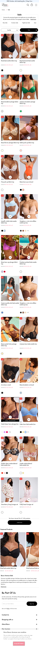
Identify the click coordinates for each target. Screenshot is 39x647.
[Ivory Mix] (2, 190)
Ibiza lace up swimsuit (26, 182)
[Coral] (23, 190)
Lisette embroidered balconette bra (26, 464)
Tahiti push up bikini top (27, 142)
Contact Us (5, 615)
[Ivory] (2, 432)
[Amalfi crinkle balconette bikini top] (10, 217)
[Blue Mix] (2, 312)
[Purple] (2, 272)
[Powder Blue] (4, 231)
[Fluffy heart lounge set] (28, 500)
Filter (29, 30)
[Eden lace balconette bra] (28, 420)
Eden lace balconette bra (27, 424)
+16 (10, 432)
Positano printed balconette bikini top (28, 263)
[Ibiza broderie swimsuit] (28, 380)
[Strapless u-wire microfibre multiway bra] (28, 217)
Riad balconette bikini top (9, 61)
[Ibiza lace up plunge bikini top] (10, 258)
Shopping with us (7, 620)
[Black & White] (7, 473)
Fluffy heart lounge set (26, 504)
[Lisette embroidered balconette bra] (28, 459)
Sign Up (32, 603)
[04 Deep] (23, 231)
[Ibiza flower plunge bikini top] (10, 138)
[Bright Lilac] (4, 432)
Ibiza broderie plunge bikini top (9, 102)
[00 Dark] (21, 231)
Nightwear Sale (26, 23)
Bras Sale (5, 23)
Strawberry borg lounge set (9, 504)
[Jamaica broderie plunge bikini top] (28, 97)
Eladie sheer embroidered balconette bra (9, 464)
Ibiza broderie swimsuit (27, 385)
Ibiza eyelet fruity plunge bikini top (9, 344)
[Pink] (21, 150)
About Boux (6, 624)
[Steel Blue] (21, 393)
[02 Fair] (25, 231)
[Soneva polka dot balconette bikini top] (10, 298)
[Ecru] (21, 70)
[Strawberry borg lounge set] (10, 500)
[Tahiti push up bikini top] (28, 138)
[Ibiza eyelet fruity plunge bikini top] (10, 339)
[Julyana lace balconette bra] (28, 339)
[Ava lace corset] (10, 380)
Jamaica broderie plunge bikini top (27, 102)
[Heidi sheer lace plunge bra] (10, 417)
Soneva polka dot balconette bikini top (10, 304)
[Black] (2, 70)
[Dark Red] (4, 272)
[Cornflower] (25, 432)
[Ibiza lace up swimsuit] (28, 177)
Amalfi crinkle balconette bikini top (9, 222)
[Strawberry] (7, 432)
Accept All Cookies (19, 643)
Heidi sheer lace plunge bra (9, 424)
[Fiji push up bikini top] (10, 177)
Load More (19, 522)
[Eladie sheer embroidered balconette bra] (10, 459)
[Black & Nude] (21, 432)
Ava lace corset (6, 385)
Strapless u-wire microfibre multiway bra (28, 222)
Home (3, 10)
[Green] (21, 111)
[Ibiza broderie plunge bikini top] (10, 97)
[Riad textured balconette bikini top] (28, 56)
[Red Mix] (2, 473)
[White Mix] (21, 473)
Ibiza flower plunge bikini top (10, 142)
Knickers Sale (14, 23)
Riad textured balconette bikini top (27, 61)
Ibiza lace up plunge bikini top (9, 263)
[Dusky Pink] (4, 473)
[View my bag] (32, 5)
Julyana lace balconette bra (28, 344)
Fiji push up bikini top (7, 182)
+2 (28, 230)
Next (37, 549)
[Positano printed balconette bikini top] (28, 258)
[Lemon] (2, 353)
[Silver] (2, 111)
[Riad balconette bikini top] (10, 56)
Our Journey (6, 629)
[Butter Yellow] (23, 432)
